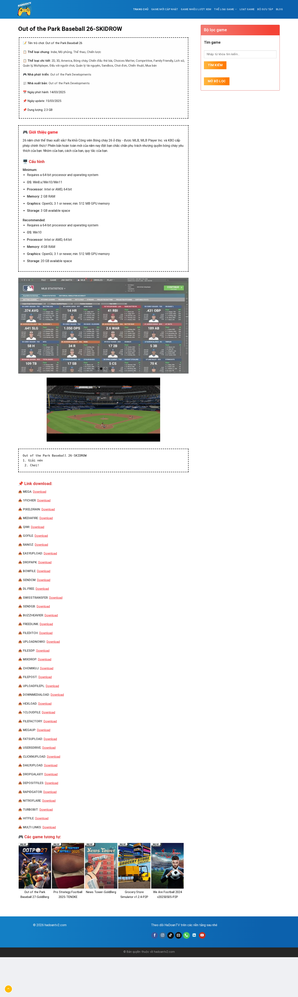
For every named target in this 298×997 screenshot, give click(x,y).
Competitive (144, 61)
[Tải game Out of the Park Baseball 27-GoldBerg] (35, 865)
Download (39, 492)
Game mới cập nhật (164, 9)
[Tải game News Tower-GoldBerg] (101, 865)
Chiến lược (94, 52)
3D (58, 61)
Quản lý (27, 65)
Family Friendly (163, 61)
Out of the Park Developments (70, 74)
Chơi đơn (121, 65)
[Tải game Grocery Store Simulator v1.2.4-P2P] (134, 865)
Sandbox (107, 65)
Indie (54, 52)
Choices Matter (124, 61)
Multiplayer (41, 65)
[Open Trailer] (103, 410)
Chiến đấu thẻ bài (100, 61)
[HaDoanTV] (25, 9)
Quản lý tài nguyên (88, 65)
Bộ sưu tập (265, 9)
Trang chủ (140, 9)
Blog (279, 9)
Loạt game (247, 9)
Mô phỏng (65, 52)
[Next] (180, 325)
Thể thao (79, 52)
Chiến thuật (136, 65)
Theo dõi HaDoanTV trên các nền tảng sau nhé (184, 925)
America (66, 61)
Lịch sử (179, 61)
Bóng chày (80, 61)
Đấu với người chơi (61, 65)
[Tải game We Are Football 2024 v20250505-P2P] (167, 865)
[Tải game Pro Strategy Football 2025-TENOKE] (68, 865)
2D (53, 61)
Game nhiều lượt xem (196, 9)
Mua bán (151, 65)
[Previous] (26, 325)
